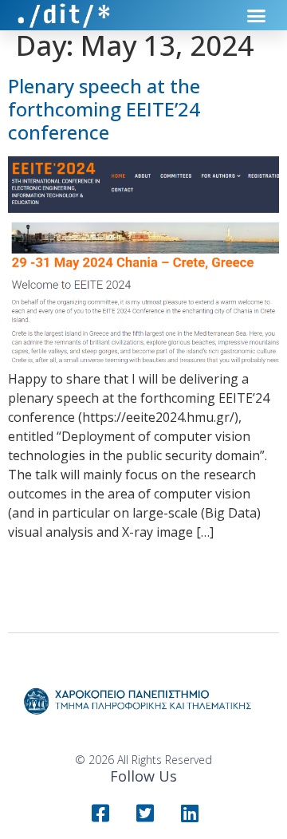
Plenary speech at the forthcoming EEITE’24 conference (104, 109)
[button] (257, 15)
